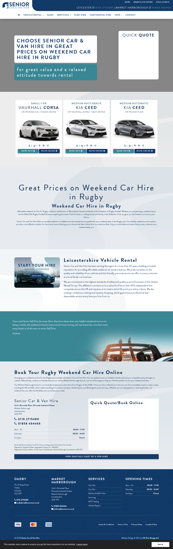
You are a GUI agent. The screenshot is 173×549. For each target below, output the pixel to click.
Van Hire (91, 485)
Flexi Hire (80, 15)
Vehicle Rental (32, 15)
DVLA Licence (162, 2)
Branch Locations (143, 2)
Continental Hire (100, 15)
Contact (131, 15)
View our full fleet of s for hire (86, 456)
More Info (27, 151)
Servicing (63, 15)
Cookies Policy (151, 524)
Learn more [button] (82, 544)
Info (118, 15)
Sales (50, 15)
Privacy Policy (136, 524)
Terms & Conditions (106, 524)
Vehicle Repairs (94, 505)
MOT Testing (93, 501)
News (127, 2)
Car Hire (91, 489)
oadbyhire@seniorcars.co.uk (28, 502)
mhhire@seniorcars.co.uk (64, 509)
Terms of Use (123, 524)
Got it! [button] (160, 544)
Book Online (48, 151)
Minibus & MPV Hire (96, 493)
